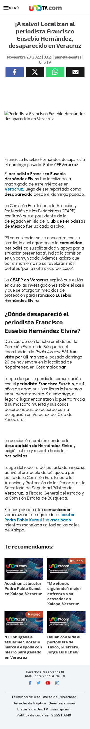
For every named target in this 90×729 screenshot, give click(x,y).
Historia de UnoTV (32, 709)
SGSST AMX (61, 715)
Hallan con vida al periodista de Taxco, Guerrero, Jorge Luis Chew (63, 644)
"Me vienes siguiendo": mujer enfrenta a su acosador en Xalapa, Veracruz (64, 593)
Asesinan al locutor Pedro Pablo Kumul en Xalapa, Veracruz (23, 588)
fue (39, 517)
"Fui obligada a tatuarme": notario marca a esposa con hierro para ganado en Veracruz (23, 646)
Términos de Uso (25, 697)
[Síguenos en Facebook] (30, 683)
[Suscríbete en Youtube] (48, 683)
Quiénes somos (61, 703)
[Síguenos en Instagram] (57, 683)
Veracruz (13, 189)
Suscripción (60, 709)
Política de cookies (32, 715)
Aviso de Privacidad (59, 697)
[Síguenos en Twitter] (38, 683)
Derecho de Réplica (29, 703)
